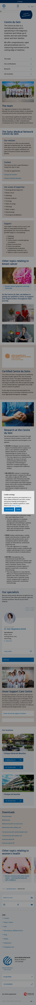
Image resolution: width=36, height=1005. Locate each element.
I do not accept (9, 509)
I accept (18, 509)
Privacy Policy (16, 505)
